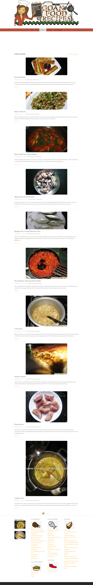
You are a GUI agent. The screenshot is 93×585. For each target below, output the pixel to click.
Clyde (31, 79)
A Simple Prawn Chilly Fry (53, 554)
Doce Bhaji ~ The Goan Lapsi (70, 556)
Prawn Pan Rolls (20, 77)
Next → (48, 513)
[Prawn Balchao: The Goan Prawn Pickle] (46, 263)
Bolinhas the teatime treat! (69, 551)
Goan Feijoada (34, 546)
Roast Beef (33, 556)
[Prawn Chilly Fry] (46, 101)
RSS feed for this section (73, 54)
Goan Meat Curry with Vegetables (38, 540)
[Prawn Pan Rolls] (46, 66)
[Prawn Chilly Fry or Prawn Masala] (46, 139)
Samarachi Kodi (51, 547)
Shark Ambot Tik (51, 538)
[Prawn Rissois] (46, 406)
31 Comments (36, 500)
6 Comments (36, 79)
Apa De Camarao (20, 376)
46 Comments (39, 283)
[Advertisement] (46, 42)
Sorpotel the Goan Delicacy (36, 535)
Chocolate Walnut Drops (69, 535)
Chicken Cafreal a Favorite (36, 537)
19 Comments (38, 426)
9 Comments (37, 114)
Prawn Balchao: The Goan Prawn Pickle (28, 281)
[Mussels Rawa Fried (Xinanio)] (46, 182)
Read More (17, 87)
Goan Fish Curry (51, 535)
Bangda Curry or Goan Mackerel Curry (28, 231)
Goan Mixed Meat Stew (36, 547)
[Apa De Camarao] (46, 359)
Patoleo (65, 554)
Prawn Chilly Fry (20, 111)
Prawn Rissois (19, 424)
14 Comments (37, 331)
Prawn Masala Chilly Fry (52, 553)
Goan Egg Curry (34, 549)
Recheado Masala (51, 571)
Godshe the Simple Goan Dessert (71, 542)
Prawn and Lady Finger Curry (53, 530)
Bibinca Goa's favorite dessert (70, 540)
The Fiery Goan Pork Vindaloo (37, 530)
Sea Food (27, 79)
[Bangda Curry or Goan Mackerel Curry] (46, 220)
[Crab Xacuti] (46, 311)
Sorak (32, 576)
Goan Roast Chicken (35, 538)
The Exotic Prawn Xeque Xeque (54, 537)
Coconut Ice (66, 553)
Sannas (32, 574)
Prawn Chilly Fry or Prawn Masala (26, 154)
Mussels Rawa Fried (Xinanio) (25, 197)
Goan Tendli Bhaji (34, 572)
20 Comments (37, 233)
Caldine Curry (19, 498)
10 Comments (39, 199)
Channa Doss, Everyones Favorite (71, 558)
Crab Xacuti (19, 329)
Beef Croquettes (34, 554)
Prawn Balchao (51, 544)
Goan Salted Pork (34, 544)
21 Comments (38, 156)
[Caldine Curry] (46, 468)
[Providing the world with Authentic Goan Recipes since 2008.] (46, 25)
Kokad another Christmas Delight (71, 561)
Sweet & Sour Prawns (52, 546)
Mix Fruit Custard (67, 530)
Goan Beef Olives (34, 558)
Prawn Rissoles (51, 531)
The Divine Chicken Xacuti (36, 542)
